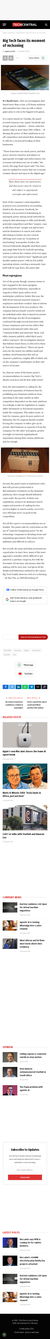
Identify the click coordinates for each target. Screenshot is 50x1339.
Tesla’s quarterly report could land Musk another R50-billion (37, 705)
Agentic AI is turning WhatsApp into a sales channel (30, 925)
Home (5, 33)
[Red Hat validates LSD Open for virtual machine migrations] (10, 907)
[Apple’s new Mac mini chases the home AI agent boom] (25, 735)
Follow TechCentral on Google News (27, 589)
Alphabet (7, 650)
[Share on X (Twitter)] (5, 58)
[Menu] (4, 25)
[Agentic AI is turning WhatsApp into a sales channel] (10, 925)
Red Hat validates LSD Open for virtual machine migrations (33, 907)
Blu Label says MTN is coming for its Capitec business (30, 1242)
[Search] (46, 25)
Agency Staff (10, 51)
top (14, 654)
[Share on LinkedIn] (10, 58)
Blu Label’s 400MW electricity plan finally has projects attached (32, 1260)
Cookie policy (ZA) (26, 1328)
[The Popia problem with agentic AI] (10, 1090)
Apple (26, 650)
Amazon (17, 650)
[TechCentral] (25, 24)
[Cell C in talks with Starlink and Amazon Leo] (25, 817)
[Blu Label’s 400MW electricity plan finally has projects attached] (10, 1261)
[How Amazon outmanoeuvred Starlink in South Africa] (10, 1072)
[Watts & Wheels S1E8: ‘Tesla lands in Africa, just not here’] (25, 776)
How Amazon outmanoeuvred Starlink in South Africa (33, 1072)
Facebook (36, 650)
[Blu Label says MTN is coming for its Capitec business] (10, 1243)
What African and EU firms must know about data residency (32, 943)
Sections (11, 33)
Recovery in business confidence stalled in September (14, 705)
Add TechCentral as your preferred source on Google (26, 599)
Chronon (34, 1323)
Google (7, 654)
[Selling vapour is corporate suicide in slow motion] (10, 1057)
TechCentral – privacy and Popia (26, 1332)
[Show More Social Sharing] (16, 58)
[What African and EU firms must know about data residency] (10, 944)
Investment (20, 33)
